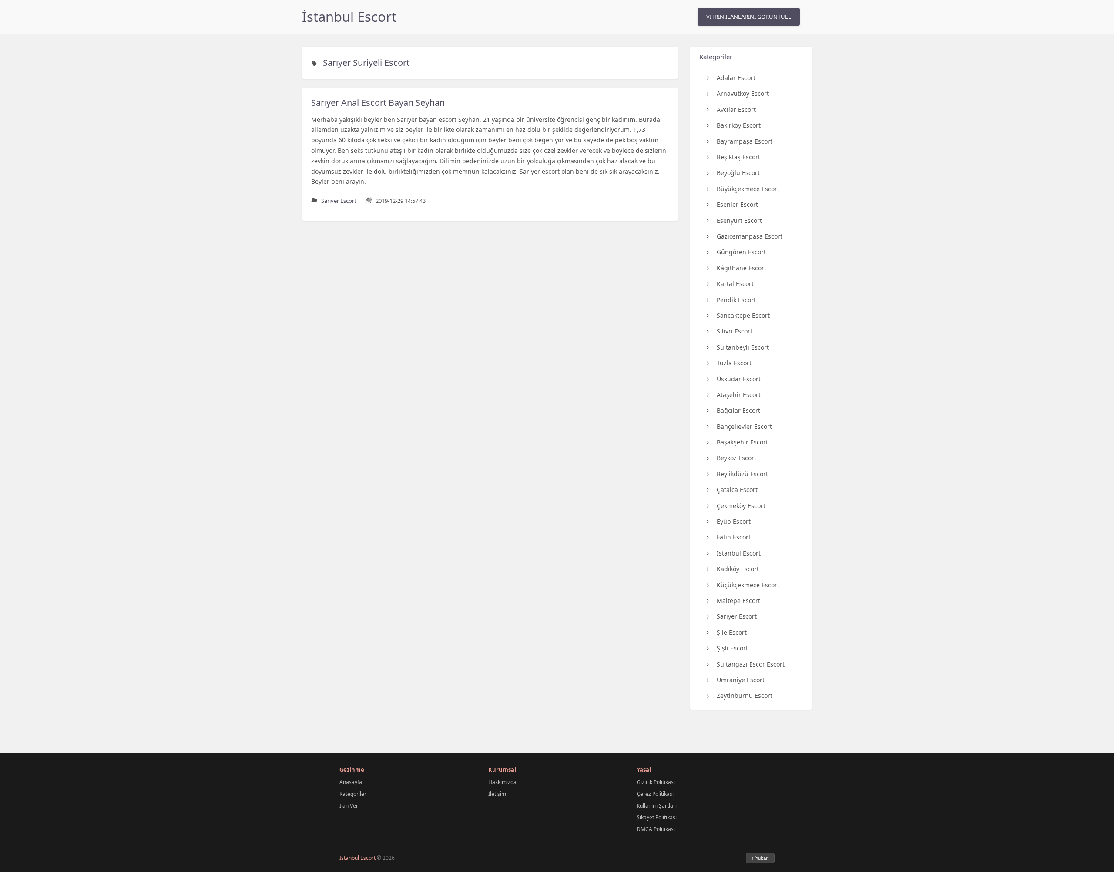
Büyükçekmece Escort (748, 189)
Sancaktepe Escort (743, 315)
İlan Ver (348, 805)
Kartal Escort (735, 283)
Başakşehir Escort (742, 442)
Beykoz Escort (736, 458)
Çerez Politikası (655, 794)
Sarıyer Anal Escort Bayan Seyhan (378, 102)
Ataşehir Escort (739, 395)
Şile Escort (732, 632)
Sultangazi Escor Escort (751, 664)
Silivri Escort (734, 331)
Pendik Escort (736, 300)
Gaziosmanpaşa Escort (749, 236)
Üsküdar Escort (739, 379)
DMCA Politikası (656, 829)
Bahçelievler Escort (744, 426)
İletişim (497, 794)
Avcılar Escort (736, 109)
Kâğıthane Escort (741, 268)
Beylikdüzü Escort (742, 474)
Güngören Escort (741, 252)
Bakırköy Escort (739, 125)
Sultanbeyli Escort (743, 347)
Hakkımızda (502, 782)
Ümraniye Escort (741, 680)
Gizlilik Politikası (656, 782)
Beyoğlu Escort (738, 172)
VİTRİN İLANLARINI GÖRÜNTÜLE (748, 16)
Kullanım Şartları (657, 805)
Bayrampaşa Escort (744, 141)
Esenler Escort (737, 204)
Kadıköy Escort (738, 569)
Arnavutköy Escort (743, 93)
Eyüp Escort (734, 521)
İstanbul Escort (349, 16)
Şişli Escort (732, 648)
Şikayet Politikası (657, 817)
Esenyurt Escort (739, 220)
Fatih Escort (734, 537)
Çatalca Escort (737, 489)
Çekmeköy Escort (741, 506)
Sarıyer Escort (737, 616)
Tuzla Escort (734, 363)
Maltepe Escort (738, 600)
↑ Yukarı (760, 858)
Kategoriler (352, 794)
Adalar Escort (736, 78)
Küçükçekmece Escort (748, 585)
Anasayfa (350, 782)
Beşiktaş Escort (738, 157)
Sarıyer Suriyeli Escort (366, 62)
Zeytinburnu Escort (744, 695)
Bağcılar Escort (738, 410)
